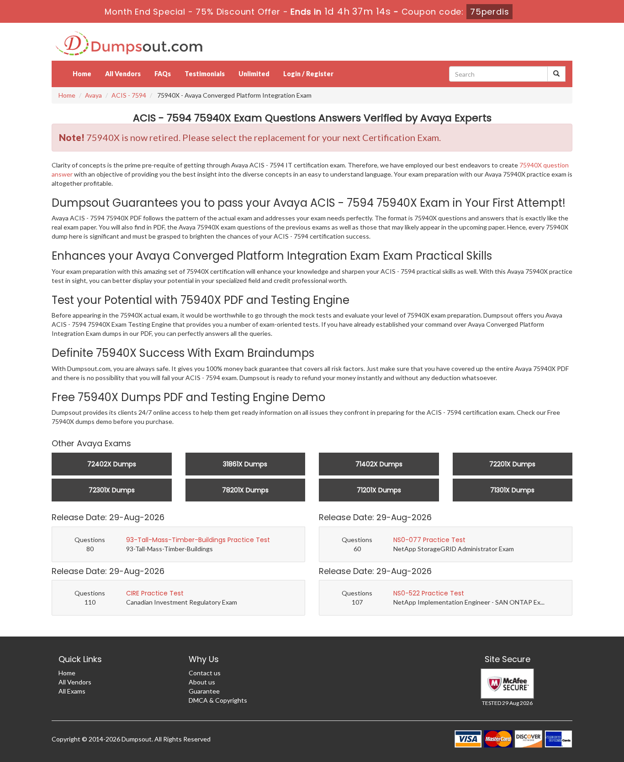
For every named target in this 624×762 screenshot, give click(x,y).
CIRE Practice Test (155, 593)
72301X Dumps (112, 490)
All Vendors (123, 74)
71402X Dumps (378, 464)
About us (202, 682)
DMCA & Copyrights (218, 700)
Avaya (93, 95)
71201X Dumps (379, 490)
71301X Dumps (512, 490)
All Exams (71, 691)
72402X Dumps (111, 464)
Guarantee (204, 691)
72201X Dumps (512, 464)
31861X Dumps (245, 464)
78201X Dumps (245, 490)
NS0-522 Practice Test (428, 593)
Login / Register (308, 74)
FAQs (162, 74)
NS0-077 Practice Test (429, 539)
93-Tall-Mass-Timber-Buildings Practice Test (198, 539)
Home (82, 74)
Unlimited (254, 74)
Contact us (205, 673)
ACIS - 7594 (128, 95)
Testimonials (205, 74)
